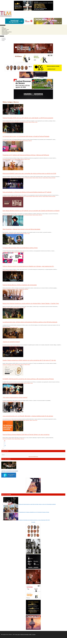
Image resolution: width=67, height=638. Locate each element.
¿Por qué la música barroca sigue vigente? (15, 397)
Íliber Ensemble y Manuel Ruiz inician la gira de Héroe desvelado (21, 229)
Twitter (3, 40)
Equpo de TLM (4, 34)
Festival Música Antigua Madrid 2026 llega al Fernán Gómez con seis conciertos (26, 434)
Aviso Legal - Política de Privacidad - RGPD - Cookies (25, 634)
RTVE (36, 420)
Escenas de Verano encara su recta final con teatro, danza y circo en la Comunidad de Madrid (37, 504)
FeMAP (8, 383)
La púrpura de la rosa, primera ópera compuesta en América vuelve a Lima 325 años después (30, 322)
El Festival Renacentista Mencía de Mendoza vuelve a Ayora (20, 247)
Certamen (4, 289)
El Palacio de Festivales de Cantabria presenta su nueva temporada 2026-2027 (34, 520)
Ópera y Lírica (4, 30)
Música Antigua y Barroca (6, 31)
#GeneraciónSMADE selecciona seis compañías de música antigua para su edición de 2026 (29, 173)
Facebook (4, 39)
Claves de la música (6, 346)
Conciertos (4, 28)
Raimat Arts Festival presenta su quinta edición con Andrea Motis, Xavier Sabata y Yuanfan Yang (31, 303)
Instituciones (17, 420)
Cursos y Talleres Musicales (12, 177)
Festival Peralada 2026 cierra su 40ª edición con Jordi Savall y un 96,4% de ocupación (28, 118)
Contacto (3, 38)
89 (5, 445)
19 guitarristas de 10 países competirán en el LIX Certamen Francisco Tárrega (33, 512)
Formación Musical (5, 32)
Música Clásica (27, 364)
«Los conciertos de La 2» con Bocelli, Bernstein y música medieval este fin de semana (28, 416)
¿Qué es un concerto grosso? (11, 341)
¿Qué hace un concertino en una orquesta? (9, 470)
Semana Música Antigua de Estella (49, 177)
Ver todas (33, 522)
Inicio (3, 27)
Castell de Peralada (6, 122)
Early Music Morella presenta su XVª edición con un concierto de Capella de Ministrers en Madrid (31, 210)
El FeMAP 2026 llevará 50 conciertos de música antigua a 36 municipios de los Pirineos (28, 379)
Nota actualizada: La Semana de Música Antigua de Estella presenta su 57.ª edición (27, 192)
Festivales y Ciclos (5, 29)
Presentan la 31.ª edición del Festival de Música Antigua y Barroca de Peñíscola (26, 155)
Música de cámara (20, 233)
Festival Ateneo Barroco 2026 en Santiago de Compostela (20, 285)
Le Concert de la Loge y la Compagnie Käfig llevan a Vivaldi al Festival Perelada (26, 136)
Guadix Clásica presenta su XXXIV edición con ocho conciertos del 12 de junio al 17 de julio (29, 360)
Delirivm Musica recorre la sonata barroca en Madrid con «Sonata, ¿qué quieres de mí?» (28, 266)
